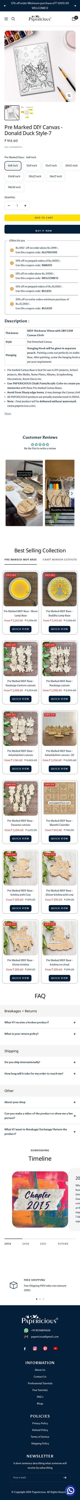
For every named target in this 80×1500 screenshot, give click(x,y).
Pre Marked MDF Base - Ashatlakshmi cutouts (20, 753)
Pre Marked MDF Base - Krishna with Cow (20, 892)
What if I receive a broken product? (26, 1022)
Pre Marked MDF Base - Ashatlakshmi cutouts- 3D (59, 753)
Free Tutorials (40, 1390)
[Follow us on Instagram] (35, 1348)
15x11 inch (51, 165)
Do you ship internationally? (22, 1062)
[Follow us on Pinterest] (45, 1348)
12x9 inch (31, 165)
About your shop (14, 1102)
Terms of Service (40, 1436)
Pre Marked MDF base (20, 559)
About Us (40, 1370)
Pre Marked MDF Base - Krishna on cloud (59, 962)
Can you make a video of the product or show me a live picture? (38, 1116)
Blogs (40, 1403)
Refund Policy (40, 1430)
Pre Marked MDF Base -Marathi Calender (59, 822)
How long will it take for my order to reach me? (33, 1073)
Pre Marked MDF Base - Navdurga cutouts (59, 683)
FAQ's (40, 1396)
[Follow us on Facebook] (24, 1348)
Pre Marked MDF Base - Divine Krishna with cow (59, 892)
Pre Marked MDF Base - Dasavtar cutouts (20, 822)
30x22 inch (35, 176)
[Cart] (74, 19)
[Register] (65, 1477)
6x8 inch (13, 165)
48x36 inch (14, 187)
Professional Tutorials (40, 1383)
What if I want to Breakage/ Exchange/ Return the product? (35, 1132)
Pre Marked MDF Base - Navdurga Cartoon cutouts (21, 683)
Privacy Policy (40, 1423)
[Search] (13, 19)
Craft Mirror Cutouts (60, 559)
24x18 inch (14, 176)
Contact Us (40, 1376)
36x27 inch (56, 176)
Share (7, 413)
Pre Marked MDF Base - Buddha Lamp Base (59, 613)
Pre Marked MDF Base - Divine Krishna (20, 962)
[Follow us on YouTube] (55, 1348)
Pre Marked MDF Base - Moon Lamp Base (21, 613)
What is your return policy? (21, 1033)
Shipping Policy (40, 1443)
